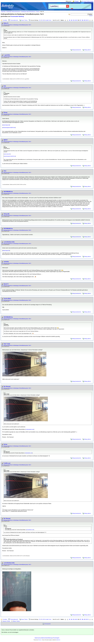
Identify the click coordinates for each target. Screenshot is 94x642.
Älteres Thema (16, 621)
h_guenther (7, 55)
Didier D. (6, 23)
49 (84, 20)
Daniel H (6, 284)
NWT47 (6, 140)
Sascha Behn (7, 298)
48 (82, 20)
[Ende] (92, 20)
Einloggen (76, 1)
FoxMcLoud (7, 463)
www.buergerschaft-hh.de (9, 127)
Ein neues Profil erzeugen (87, 1)
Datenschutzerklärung (46, 638)
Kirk (5, 86)
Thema (37, 11)
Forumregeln (56, 638)
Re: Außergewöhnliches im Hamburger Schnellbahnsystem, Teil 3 (16, 24)
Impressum (37, 638)
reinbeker (6, 261)
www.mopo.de (6, 125)
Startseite (3, 11)
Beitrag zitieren (87, 49)
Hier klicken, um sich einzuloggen (10, 632)
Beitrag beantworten (76, 49)
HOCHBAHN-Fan (8, 191)
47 (80, 20)
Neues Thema (24, 20)
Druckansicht (47, 623)
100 (44, 20)
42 (71, 20)
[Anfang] (65, 20)
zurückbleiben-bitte (9, 242)
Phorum (39, 639)
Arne (5, 171)
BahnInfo (58, 639)
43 (73, 20)
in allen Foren (48, 20)
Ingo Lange (7, 343)
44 (75, 20)
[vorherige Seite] (67, 20)
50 (41, 20)
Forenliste (5, 20)
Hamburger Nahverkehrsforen (13, 11)
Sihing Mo (6, 214)
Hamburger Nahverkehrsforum (28, 11)
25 (39, 20)
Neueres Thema (6, 621)
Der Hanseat (7, 386)
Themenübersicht (14, 20)
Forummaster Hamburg (17, 16)
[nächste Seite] (90, 20)
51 (87, 20)
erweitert (91, 15)
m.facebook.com (30, 429)
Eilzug (5, 112)
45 (76, 20)
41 (69, 20)
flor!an (5, 444)
